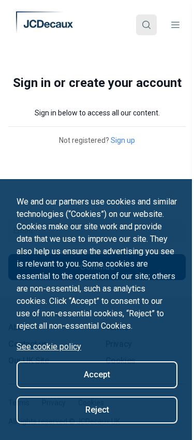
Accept (97, 374)
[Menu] (175, 24)
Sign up (123, 140)
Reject (97, 410)
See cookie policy (49, 346)
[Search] (146, 24)
